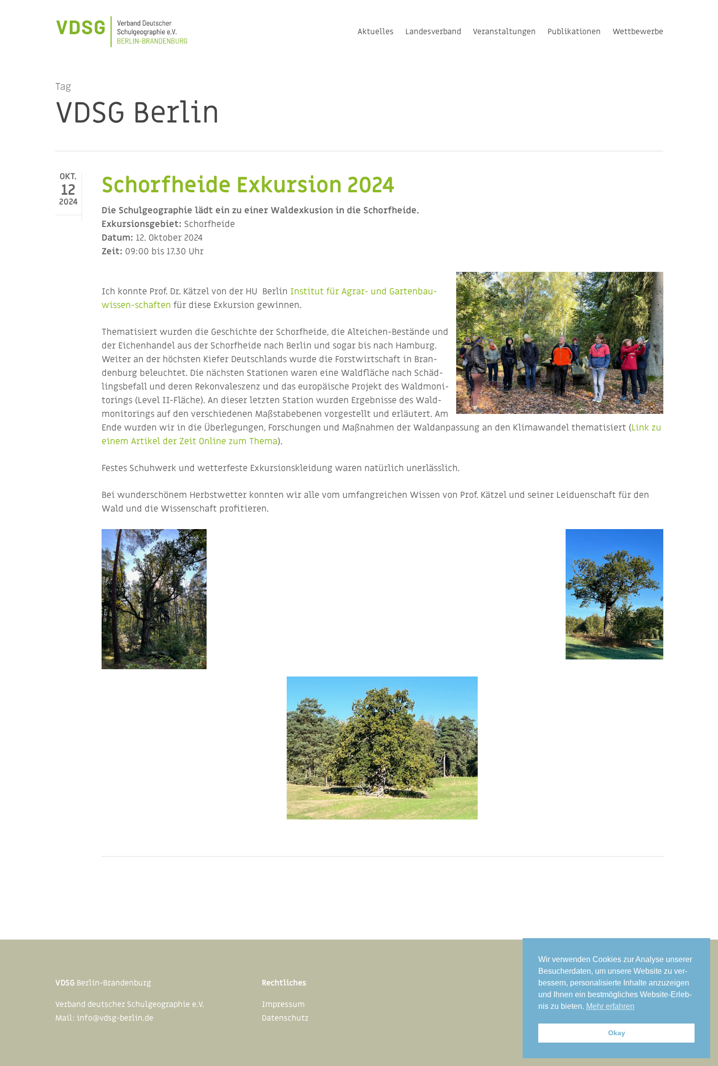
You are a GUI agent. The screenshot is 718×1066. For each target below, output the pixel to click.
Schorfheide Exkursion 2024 (248, 185)
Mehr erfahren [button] (610, 1006)
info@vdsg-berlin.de (115, 1018)
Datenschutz (285, 1018)
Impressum (283, 1004)
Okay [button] (616, 1033)
